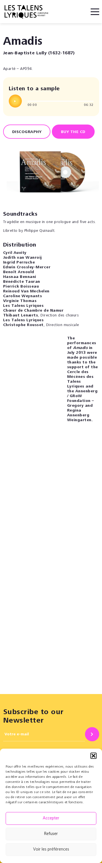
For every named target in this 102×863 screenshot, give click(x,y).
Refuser (51, 834)
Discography (27, 132)
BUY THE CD (73, 132)
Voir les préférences (51, 849)
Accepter (51, 818)
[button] (93, 756)
